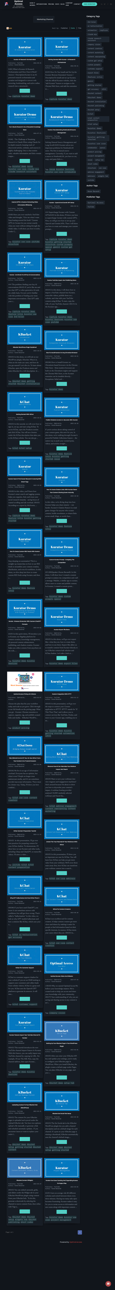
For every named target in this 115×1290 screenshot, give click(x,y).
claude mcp (33, 169)
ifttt (48, 736)
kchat (15, 448)
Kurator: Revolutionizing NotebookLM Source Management (62, 131)
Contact (77, 4)
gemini (56, 247)
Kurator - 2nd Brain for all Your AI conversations (25, 275)
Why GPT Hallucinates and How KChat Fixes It (24, 898)
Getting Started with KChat (25, 414)
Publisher (64, 28)
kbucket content (94, 93)
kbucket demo (19, 381)
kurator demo (28, 96)
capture (16, 96)
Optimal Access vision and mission (62, 976)
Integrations (41, 4)
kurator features (65, 169)
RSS (10, 28)
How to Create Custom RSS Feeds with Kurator (25, 551)
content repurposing (56, 808)
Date (73, 28)
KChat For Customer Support (25, 968)
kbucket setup (93, 110)
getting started (23, 1147)
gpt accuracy (15, 937)
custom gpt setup (95, 61)
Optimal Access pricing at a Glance (25, 694)
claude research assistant (22, 171)
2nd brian (19, 317)
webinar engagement (66, 806)
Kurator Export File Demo (62, 629)
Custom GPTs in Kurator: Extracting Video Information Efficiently (25, 203)
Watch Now (24, 91)
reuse (30, 166)
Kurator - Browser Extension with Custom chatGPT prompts (25, 622)
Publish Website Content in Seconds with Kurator (62, 420)
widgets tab (21, 1219)
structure (13, 244)
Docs (57, 4)
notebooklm (70, 172)
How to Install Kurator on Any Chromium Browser (61, 352)
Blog (62, 4)
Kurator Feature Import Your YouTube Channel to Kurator (24, 1036)
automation (68, 733)
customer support (28, 1004)
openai (48, 247)
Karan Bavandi (93, 191)
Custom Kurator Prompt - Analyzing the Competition (61, 561)
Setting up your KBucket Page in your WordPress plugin (61, 1045)
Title (79, 28)
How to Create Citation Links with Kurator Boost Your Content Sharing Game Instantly (62, 491)
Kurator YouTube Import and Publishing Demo (61, 280)
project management (61, 1220)
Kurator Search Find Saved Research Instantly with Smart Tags (24, 480)
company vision (57, 1013)
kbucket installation (28, 384)
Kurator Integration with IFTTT (61, 694)
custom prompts (64, 244)
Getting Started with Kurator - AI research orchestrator (61, 61)
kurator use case (17, 169)
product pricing (20, 728)
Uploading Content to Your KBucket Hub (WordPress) (24, 1106)
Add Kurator (89, 4)
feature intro (15, 314)
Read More (24, 722)
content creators (95, 48)
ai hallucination (28, 935)
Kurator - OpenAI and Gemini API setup (61, 202)
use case (23, 798)
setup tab (69, 1083)
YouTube (91, 207)
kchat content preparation (21, 866)
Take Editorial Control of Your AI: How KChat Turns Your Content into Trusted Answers (25, 759)
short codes (27, 1222)
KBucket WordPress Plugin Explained (25, 347)
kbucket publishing (96, 106)
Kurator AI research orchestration (25, 59)
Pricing (51, 4)
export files (70, 663)
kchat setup (25, 448)
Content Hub (69, 4)
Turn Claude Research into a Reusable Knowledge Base (25, 128)
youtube (35, 241)
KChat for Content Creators (62, 909)
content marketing (95, 53)
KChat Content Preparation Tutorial (25, 831)
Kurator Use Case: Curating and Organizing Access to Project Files (62, 1182)
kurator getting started (58, 242)
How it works (32, 4)
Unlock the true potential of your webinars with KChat (61, 843)
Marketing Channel (45, 19)
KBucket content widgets (25, 1180)
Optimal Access (76, 1242)
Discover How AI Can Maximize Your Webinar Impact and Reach (62, 768)
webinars (70, 878)
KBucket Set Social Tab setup (61, 1113)
